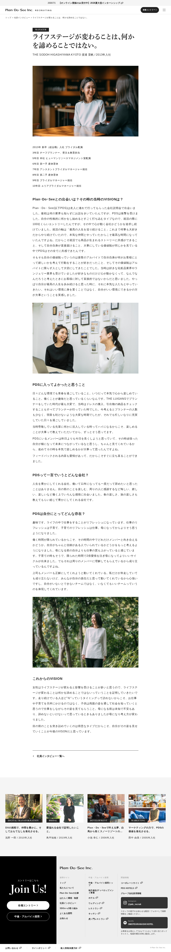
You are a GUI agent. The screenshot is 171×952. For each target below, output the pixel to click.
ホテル (92, 898)
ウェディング (95, 903)
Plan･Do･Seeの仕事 (69, 893)
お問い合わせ (11, 948)
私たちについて (67, 888)
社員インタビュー (22, 18)
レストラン (94, 908)
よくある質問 (66, 913)
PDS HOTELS (127, 888)
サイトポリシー (39, 948)
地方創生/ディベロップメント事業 (101, 891)
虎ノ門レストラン (97, 919)
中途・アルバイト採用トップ (101, 884)
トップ (8, 18)
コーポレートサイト (130, 883)
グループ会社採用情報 (131, 893)
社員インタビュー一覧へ (50, 756)
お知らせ (64, 918)
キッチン (93, 913)
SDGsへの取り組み (69, 908)
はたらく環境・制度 (69, 898)
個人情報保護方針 (69, 948)
